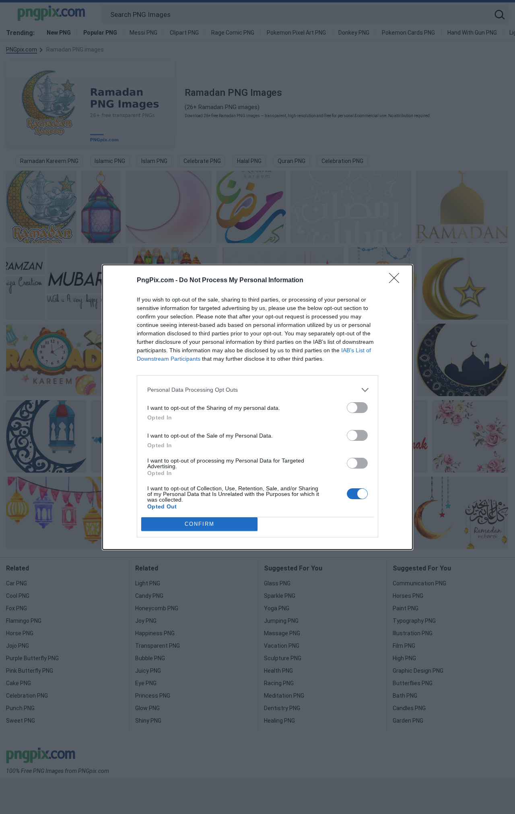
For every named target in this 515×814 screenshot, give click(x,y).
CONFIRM (199, 524)
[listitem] (257, 390)
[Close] (396, 280)
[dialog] (257, 407)
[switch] (357, 407)
